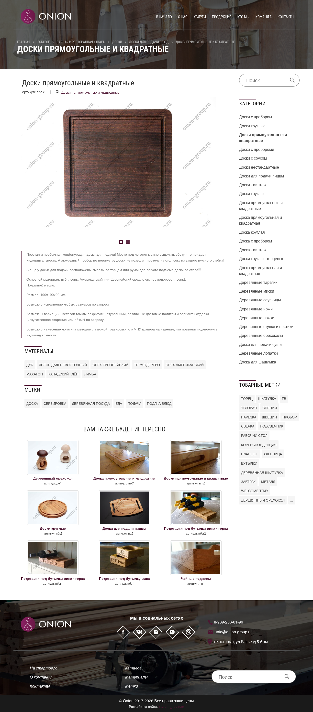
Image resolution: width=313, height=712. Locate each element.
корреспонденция (259, 444)
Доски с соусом (253, 158)
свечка (247, 426)
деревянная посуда (91, 403)
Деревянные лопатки (258, 353)
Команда (264, 17)
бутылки (249, 463)
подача (134, 403)
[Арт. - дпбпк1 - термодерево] (118, 161)
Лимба (90, 374)
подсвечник (271, 426)
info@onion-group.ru (234, 632)
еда (118, 403)
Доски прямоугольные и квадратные (205, 42)
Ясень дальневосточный (63, 364)
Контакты (286, 17)
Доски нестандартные (259, 167)
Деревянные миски (256, 291)
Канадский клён (63, 374)
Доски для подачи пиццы (261, 176)
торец (247, 398)
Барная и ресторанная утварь (80, 42)
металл (268, 481)
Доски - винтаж (252, 184)
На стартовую (43, 668)
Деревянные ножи (256, 309)
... (291, 500)
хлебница (273, 453)
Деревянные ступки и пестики (266, 326)
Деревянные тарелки (258, 282)
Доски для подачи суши (260, 344)
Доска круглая (252, 232)
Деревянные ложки (256, 317)
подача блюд (159, 403)
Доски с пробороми (256, 149)
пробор (289, 417)
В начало (164, 17)
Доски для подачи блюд (149, 42)
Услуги (200, 17)
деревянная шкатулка (262, 472)
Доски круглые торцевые (261, 258)
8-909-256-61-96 (228, 622)
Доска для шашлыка (257, 362)
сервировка (55, 403)
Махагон (34, 374)
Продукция (221, 17)
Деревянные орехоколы (261, 335)
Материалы (136, 677)
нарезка (248, 417)
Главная (23, 42)
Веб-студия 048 (171, 706)
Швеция (269, 417)
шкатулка (267, 398)
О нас (183, 17)
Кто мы (243, 17)
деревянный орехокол (263, 500)
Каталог (43, 42)
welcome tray (254, 490)
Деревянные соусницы (260, 300)
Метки (131, 686)
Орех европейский (110, 364)
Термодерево (147, 364)
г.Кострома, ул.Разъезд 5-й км (241, 641)
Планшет (249, 453)
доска (32, 403)
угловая (249, 407)
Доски (117, 42)
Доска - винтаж (252, 249)
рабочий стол (254, 435)
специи (269, 407)
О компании (41, 677)
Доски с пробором (255, 117)
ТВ (284, 398)
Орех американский (185, 364)
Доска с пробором (255, 241)
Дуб (29, 364)
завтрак (248, 481)
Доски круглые (252, 126)
